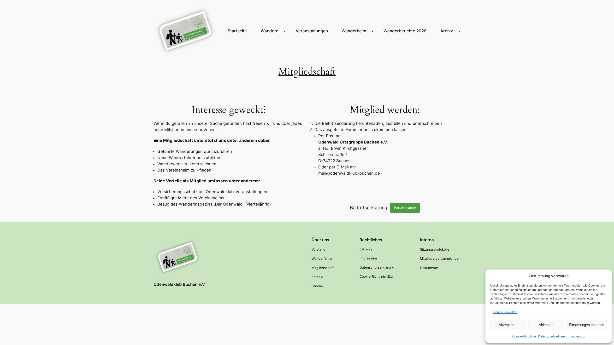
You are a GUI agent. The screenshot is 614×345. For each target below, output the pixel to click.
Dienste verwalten (505, 312)
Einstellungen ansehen (586, 325)
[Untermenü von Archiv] (459, 31)
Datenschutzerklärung (553, 336)
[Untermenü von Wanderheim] (372, 31)
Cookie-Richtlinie (524, 336)
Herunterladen (405, 208)
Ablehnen (546, 325)
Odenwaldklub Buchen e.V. (180, 284)
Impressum (578, 336)
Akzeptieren (508, 325)
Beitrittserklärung (368, 207)
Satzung (366, 249)
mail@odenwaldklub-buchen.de (349, 173)
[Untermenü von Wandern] (284, 31)
